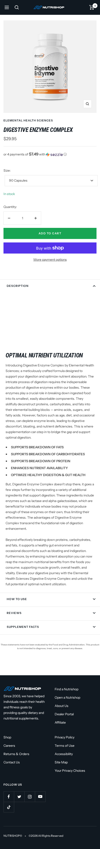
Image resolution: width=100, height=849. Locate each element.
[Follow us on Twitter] (19, 796)
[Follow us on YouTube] (40, 796)
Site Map (61, 762)
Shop (7, 737)
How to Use (17, 599)
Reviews (14, 613)
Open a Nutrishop (67, 697)
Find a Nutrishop (66, 689)
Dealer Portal (64, 714)
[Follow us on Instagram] (29, 796)
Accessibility (64, 754)
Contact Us (11, 762)
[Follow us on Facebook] (8, 796)
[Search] (17, 7)
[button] (50, 154)
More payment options (50, 259)
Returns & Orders (16, 754)
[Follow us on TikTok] (8, 807)
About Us (61, 706)
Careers (9, 746)
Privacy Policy (64, 737)
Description (18, 286)
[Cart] (91, 7)
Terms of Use (64, 746)
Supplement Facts (23, 627)
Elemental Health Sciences (28, 120)
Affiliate (60, 722)
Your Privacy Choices (70, 770)
